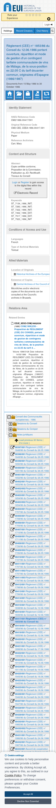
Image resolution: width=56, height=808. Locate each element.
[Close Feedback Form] (48, 19)
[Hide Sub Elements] (9, 417)
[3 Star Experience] (33, 15)
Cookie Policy (13, 775)
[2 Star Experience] (30, 15)
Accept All (28, 794)
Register (25, 182)
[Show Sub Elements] (10, 424)
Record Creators (24, 30)
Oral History (42, 30)
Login (48, 24)
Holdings (8, 30)
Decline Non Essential (28, 801)
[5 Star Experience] (40, 15)
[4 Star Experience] (36, 15)
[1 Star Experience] (27, 15)
